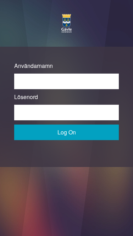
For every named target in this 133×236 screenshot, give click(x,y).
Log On (66, 132)
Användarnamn (33, 66)
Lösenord (26, 97)
